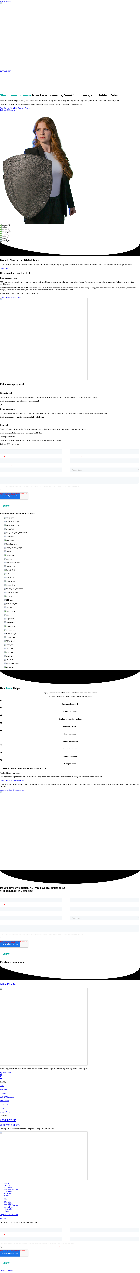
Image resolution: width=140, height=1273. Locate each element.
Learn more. (4, 268)
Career (2, 1108)
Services (3, 1093)
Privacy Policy (5, 1112)
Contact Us (4, 1104)
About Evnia (4, 1101)
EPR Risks (4, 1089)
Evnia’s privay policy (7, 1270)
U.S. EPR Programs (7, 1097)
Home (2, 1086)
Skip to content (5, 1)
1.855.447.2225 (5, 71)
